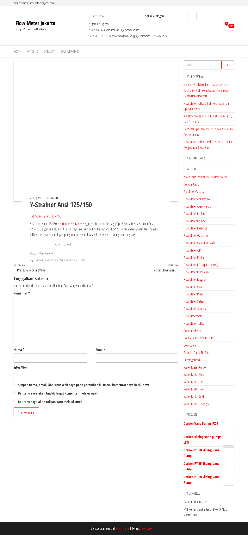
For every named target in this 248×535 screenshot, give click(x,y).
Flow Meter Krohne (194, 257)
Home (17, 51)
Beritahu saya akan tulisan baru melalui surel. (50, 401)
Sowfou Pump (192, 345)
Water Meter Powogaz (196, 403)
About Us (32, 51)
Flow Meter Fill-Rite (195, 213)
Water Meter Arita (47, 253)
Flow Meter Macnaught (196, 272)
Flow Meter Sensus (195, 308)
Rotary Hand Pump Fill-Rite (199, 338)
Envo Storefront (148, 528)
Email (101, 349)
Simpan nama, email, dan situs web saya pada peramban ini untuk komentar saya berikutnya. (84, 385)
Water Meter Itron (194, 389)
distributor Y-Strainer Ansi (46, 260)
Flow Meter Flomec (194, 221)
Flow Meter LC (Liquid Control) (201, 264)
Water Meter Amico (195, 367)
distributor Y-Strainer (70, 223)
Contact (49, 51)
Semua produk (69, 51)
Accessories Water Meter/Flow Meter (205, 177)
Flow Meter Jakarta (35, 23)
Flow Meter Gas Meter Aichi (199, 243)
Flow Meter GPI (192, 250)
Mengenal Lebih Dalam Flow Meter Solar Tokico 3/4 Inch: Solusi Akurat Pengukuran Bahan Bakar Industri (207, 90)
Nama (19, 349)
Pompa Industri (192, 330)
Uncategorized (192, 360)
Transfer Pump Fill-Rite (196, 352)
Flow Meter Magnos (195, 279)
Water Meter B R (193, 381)
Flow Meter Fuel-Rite (195, 228)
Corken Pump (191, 184)
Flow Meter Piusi (193, 294)
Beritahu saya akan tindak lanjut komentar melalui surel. (58, 393)
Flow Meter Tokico (194, 323)
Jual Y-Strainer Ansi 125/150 (45, 216)
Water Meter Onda (194, 396)
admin (54, 198)
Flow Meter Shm (193, 316)
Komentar (22, 293)
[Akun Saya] (218, 25)
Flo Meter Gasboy (194, 191)
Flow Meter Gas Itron (196, 235)
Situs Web (21, 367)
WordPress (122, 528)
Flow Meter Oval (193, 286)
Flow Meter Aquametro (197, 199)
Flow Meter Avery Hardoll (198, 206)
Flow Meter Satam (194, 301)
